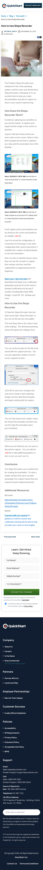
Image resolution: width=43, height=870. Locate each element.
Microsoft (20, 16)
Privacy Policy (28, 606)
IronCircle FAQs (11, 683)
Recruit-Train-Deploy (14, 698)
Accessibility (10, 728)
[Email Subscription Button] (37, 812)
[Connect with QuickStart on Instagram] (15, 633)
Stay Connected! (12, 660)
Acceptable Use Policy (14, 747)
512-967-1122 (17, 793)
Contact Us (12, 863)
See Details (25, 600)
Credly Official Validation (15, 713)
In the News (10, 656)
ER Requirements (12, 733)
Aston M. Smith (10, 31)
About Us (9, 646)
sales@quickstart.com (17, 769)
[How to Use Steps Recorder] (21, 59)
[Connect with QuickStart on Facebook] (4, 633)
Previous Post (10, 537)
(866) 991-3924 (14, 779)
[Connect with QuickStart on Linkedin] (11, 633)
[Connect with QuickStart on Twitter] (7, 633)
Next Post (35, 537)
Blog (11, 16)
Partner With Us (12, 678)
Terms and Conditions (29, 863)
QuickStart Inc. (21, 857)
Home (3, 16)
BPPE (7, 751)
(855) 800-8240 (24, 782)
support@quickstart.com (27, 772)
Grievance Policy (12, 742)
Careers (8, 651)
